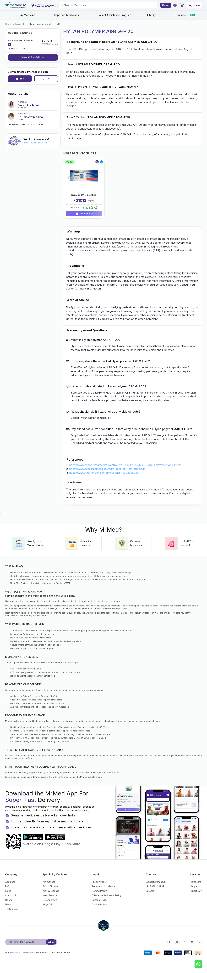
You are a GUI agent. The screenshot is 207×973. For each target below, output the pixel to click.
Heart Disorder (50, 895)
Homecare (195, 881)
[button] (175, 5)
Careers (150, 890)
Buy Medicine (27, 15)
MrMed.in (16, 953)
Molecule (20, 24)
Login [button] (196, 5)
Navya (193, 886)
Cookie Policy (99, 904)
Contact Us (11, 895)
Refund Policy (99, 890)
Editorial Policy (99, 900)
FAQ (7, 886)
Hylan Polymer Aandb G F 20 (44, 24)
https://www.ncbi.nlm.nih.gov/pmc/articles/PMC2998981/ (104, 472)
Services (180, 15)
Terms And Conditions (103, 886)
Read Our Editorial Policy (35, 143)
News (8, 904)
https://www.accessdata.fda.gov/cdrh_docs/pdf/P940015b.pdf (107, 468)
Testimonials (11, 909)
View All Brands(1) (31, 57)
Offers (8, 900)
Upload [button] (165, 5)
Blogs (8, 890)
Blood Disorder (51, 886)
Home (8, 24)
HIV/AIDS (47, 904)
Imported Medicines (66, 15)
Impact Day (196, 890)
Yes (22, 78)
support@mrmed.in (156, 881)
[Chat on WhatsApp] (198, 964)
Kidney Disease (51, 890)
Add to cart (87, 213)
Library (151, 15)
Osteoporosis (50, 900)
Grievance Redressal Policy (106, 895)
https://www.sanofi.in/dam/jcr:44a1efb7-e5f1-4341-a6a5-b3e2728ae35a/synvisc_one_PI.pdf (125, 465)
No (48, 78)
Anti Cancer (49, 881)
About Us (10, 881)
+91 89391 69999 (155, 886)
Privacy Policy (99, 881)
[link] (8, 24)
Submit (51, 942)
